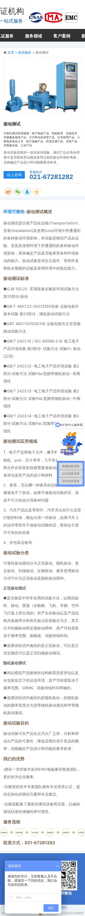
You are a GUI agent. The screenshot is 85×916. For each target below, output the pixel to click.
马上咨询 (14, 174)
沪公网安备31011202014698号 (63, 913)
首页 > (13, 52)
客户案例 (61, 35)
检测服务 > (26, 52)
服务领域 (33, 35)
